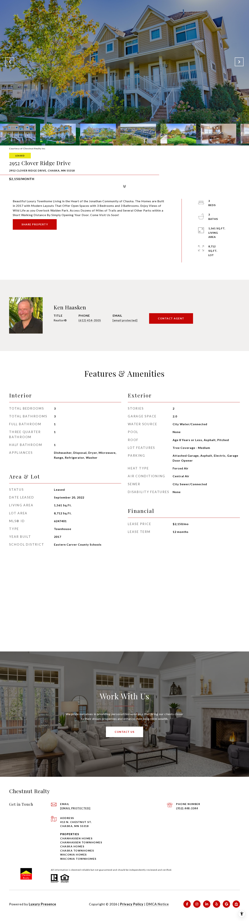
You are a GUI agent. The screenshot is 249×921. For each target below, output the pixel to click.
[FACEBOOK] (187, 904)
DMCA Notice (157, 904)
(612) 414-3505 (90, 320)
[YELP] (216, 904)
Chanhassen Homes (76, 838)
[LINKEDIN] (206, 904)
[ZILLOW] (236, 904)
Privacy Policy (131, 904)
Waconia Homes (73, 854)
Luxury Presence (42, 904)
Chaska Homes (72, 846)
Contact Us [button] (124, 731)
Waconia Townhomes (78, 858)
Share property (35, 224)
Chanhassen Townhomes (81, 842)
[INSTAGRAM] (197, 904)
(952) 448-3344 (187, 808)
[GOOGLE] (226, 904)
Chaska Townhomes (77, 850)
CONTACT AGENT (171, 318)
